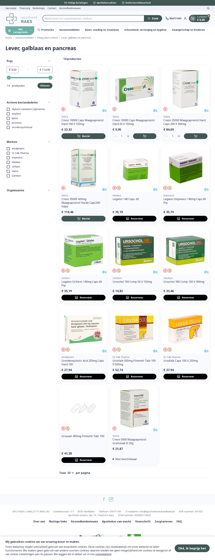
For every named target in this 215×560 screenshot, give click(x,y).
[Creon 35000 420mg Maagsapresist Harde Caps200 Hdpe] (83, 168)
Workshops (39, 8)
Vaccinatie (10, 8)
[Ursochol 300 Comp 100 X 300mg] (185, 250)
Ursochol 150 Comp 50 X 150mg (132, 282)
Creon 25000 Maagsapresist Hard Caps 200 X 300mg (184, 122)
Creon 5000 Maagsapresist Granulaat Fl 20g (129, 441)
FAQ (179, 521)
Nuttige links (58, 521)
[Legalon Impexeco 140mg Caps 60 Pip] (185, 168)
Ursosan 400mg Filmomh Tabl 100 (82, 436)
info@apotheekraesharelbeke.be (157, 511)
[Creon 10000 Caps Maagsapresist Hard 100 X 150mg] (83, 89)
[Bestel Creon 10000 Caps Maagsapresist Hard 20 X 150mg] (145, 136)
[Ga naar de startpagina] (22, 18)
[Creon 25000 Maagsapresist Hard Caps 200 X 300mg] (185, 89)
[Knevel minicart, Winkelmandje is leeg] (193, 18)
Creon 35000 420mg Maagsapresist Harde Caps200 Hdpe (80, 202)
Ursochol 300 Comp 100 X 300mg (183, 282)
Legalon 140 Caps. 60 (126, 199)
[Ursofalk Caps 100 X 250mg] (185, 329)
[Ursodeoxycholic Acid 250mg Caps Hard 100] (83, 329)
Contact (52, 8)
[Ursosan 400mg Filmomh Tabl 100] (83, 408)
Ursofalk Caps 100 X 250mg (180, 360)
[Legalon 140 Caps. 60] (135, 168)
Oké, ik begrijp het (192, 548)
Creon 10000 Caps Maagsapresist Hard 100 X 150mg (82, 122)
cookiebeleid (103, 554)
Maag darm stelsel (47, 37)
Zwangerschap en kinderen (188, 29)
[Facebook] (103, 499)
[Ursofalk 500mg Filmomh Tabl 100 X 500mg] (135, 329)
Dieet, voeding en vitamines (102, 29)
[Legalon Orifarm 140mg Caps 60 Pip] (83, 250)
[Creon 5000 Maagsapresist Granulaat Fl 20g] (135, 408)
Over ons (39, 521)
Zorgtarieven (164, 521)
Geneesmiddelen (69, 29)
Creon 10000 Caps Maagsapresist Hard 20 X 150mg (134, 122)
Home (8, 37)
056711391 (116, 511)
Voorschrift (143, 521)
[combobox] (93, 18)
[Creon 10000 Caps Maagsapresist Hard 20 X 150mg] (135, 89)
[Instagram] (111, 499)
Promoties (47, 29)
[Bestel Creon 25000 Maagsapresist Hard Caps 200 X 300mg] (195, 136)
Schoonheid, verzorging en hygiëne (145, 29)
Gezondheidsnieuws (70, 8)
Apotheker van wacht (116, 521)
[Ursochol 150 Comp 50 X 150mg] (135, 250)
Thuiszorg (24, 8)
